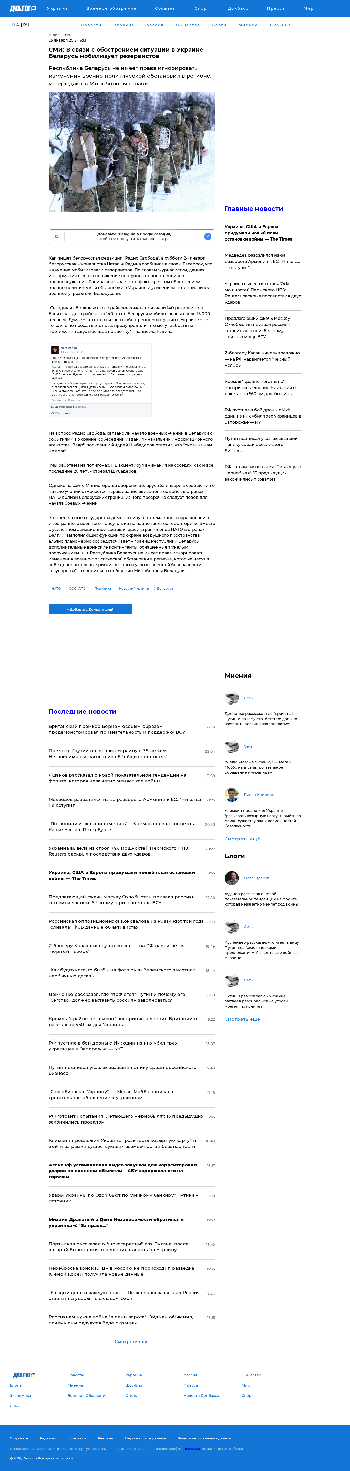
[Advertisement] (132, 657)
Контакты (77, 1438)
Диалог (54, 35)
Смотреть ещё (132, 1341)
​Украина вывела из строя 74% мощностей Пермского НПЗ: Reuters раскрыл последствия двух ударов (263, 293)
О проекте (19, 1438)
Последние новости (83, 711)
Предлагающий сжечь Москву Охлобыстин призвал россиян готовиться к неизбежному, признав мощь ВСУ (257, 327)
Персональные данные (145, 1438)
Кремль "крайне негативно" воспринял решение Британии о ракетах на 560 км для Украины (260, 387)
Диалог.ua (191, 1449)
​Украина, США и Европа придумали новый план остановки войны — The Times (258, 233)
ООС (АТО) (78, 588)
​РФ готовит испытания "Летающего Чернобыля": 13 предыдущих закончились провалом (263, 473)
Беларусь (165, 588)
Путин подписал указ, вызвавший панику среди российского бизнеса (261, 444)
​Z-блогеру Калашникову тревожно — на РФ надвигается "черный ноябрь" (262, 359)
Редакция (48, 1438)
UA (16, 25)
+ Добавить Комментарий (90, 609)
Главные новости (254, 208)
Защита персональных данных (205, 1438)
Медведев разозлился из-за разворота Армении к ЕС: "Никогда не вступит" (262, 261)
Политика (103, 588)
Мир (68, 35)
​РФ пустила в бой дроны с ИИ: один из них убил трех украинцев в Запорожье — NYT (263, 416)
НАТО (56, 588)
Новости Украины (134, 588)
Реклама (105, 1438)
